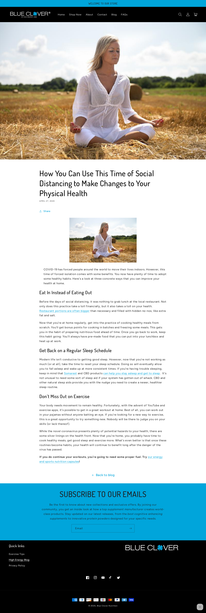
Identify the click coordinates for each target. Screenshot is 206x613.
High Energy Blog (19, 559)
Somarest (70, 373)
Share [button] (46, 211)
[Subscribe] (130, 528)
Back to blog (105, 475)
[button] (180, 14)
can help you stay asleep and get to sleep (131, 373)
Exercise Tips (17, 554)
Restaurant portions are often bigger (64, 311)
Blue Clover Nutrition (107, 606)
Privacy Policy (17, 565)
